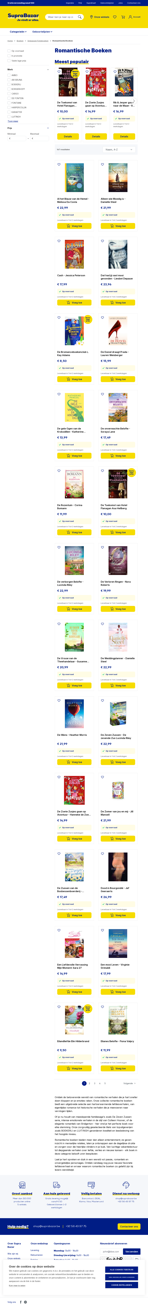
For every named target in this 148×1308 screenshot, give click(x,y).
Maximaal (34, 136)
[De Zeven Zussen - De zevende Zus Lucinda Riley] (117, 713)
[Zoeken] (80, 17)
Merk (10, 69)
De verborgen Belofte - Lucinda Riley (70, 583)
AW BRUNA (17, 80)
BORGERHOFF (18, 89)
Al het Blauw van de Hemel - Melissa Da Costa (73, 200)
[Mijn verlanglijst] (115, 17)
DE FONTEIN (17, 98)
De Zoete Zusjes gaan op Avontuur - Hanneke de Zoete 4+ (95, 104)
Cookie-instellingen (121, 1285)
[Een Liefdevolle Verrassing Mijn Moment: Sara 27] (74, 943)
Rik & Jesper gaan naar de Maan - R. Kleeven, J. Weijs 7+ (123, 104)
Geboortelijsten (107, 3)
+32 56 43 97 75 (76, 1226)
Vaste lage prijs (19, 60)
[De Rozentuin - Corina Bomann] (74, 484)
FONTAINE (16, 103)
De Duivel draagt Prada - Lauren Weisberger (115, 354)
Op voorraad (18, 51)
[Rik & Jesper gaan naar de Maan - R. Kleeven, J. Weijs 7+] (124, 82)
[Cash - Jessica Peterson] (74, 254)
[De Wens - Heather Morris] (74, 713)
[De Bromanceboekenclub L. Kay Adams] (74, 331)
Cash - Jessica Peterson (71, 275)
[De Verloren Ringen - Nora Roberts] (117, 560)
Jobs (120, 3)
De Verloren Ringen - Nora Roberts (116, 583)
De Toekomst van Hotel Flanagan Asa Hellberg (67, 104)
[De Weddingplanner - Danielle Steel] (117, 637)
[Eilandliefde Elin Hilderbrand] (74, 1020)
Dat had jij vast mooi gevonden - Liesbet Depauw (117, 277)
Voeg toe (76, 226)
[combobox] (60, 17)
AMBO (14, 75)
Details (68, 136)
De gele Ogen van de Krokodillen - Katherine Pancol (70, 430)
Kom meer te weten (17, 1286)
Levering (35, 1250)
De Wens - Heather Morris (72, 734)
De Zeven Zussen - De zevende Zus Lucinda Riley (116, 736)
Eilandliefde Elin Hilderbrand (73, 1041)
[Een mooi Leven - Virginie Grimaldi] (117, 943)
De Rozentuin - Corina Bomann (69, 507)
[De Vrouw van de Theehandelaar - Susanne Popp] (74, 637)
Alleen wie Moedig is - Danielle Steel (113, 200)
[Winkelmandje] (123, 17)
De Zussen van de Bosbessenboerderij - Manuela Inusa (69, 890)
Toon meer (13, 121)
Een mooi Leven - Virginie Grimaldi (115, 966)
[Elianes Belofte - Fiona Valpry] (117, 1020)
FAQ (80, 3)
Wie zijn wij (13, 1253)
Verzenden (131, 1251)
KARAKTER (17, 112)
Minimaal (12, 136)
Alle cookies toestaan (121, 1270)
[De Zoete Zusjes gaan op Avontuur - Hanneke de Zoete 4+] (96, 82)
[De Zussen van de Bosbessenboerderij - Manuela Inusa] (74, 867)
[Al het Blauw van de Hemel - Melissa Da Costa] (74, 177)
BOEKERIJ (16, 84)
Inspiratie (70, 3)
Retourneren (37, 1255)
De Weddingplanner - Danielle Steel (118, 660)
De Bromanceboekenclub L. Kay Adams (73, 354)
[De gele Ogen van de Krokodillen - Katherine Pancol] (74, 407)
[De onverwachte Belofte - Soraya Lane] (117, 407)
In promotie (17, 56)
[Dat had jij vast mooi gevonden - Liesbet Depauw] (117, 254)
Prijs (10, 128)
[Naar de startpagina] (23, 17)
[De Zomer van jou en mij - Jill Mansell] (117, 790)
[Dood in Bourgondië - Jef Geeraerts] (117, 867)
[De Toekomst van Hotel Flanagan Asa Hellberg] (68, 82)
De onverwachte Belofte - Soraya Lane (115, 430)
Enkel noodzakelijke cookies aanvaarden (122, 1277)
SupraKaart (91, 3)
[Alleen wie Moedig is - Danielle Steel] (117, 177)
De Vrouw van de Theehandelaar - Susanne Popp (72, 660)
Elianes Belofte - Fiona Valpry (117, 1041)
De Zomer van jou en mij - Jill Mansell (117, 813)
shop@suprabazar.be (46, 1226)
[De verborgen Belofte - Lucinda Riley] (74, 560)
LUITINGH (16, 116)
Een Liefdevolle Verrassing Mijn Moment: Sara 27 (72, 966)
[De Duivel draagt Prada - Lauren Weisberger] (117, 331)
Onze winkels (14, 1258)
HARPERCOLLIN (19, 107)
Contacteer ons (133, 3)
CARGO (15, 93)
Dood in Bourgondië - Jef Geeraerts (115, 890)
